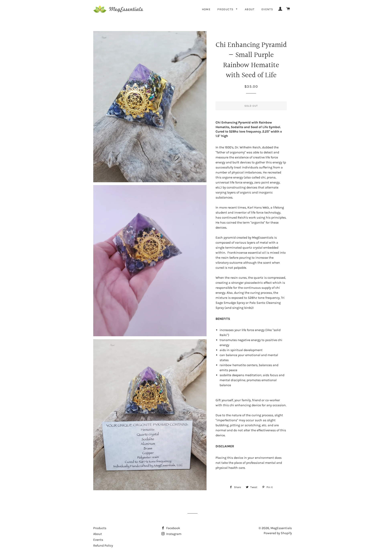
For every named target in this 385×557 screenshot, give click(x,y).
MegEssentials (281, 528)
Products (225, 9)
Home (206, 9)
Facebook (172, 528)
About (250, 9)
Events (267, 9)
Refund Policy (103, 545)
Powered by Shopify (278, 533)
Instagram (173, 534)
